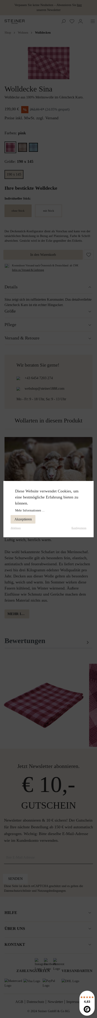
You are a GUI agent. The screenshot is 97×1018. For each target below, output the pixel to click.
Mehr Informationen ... (30, 510)
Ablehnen (16, 527)
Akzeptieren (23, 519)
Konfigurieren (79, 527)
